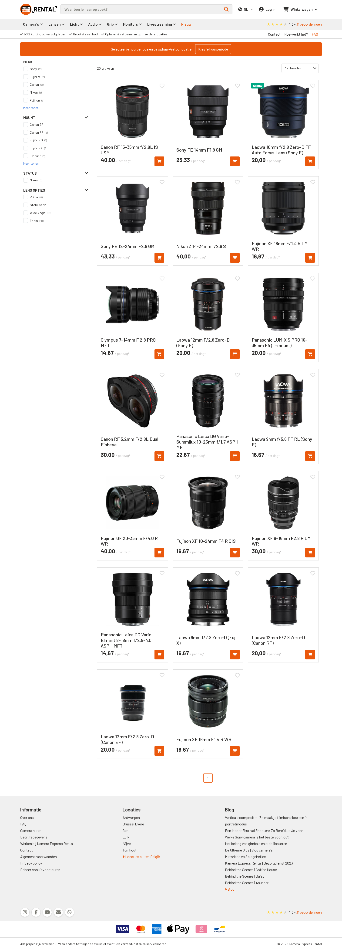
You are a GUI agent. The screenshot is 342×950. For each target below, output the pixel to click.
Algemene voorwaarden (38, 856)
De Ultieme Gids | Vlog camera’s (249, 850)
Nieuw (186, 24)
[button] (31, 108)
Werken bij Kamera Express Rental (47, 843)
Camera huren (30, 830)
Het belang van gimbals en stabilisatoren (256, 843)
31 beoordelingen (309, 24)
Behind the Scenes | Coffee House (251, 869)
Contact (274, 34)
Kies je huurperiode (213, 49)
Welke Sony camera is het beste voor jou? (257, 837)
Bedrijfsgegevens (33, 837)
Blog (231, 889)
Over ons (27, 817)
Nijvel (127, 843)
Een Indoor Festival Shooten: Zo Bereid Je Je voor (264, 830)
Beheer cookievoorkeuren (40, 869)
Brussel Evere (133, 824)
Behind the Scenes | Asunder (246, 882)
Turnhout (130, 850)
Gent (126, 830)
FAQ (315, 34)
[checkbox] (55, 69)
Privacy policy (31, 863)
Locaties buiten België (142, 856)
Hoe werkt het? (296, 34)
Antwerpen (131, 817)
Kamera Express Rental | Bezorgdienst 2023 (259, 863)
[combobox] (146, 9)
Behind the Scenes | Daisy (244, 876)
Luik (126, 837)
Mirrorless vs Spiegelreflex (245, 856)
